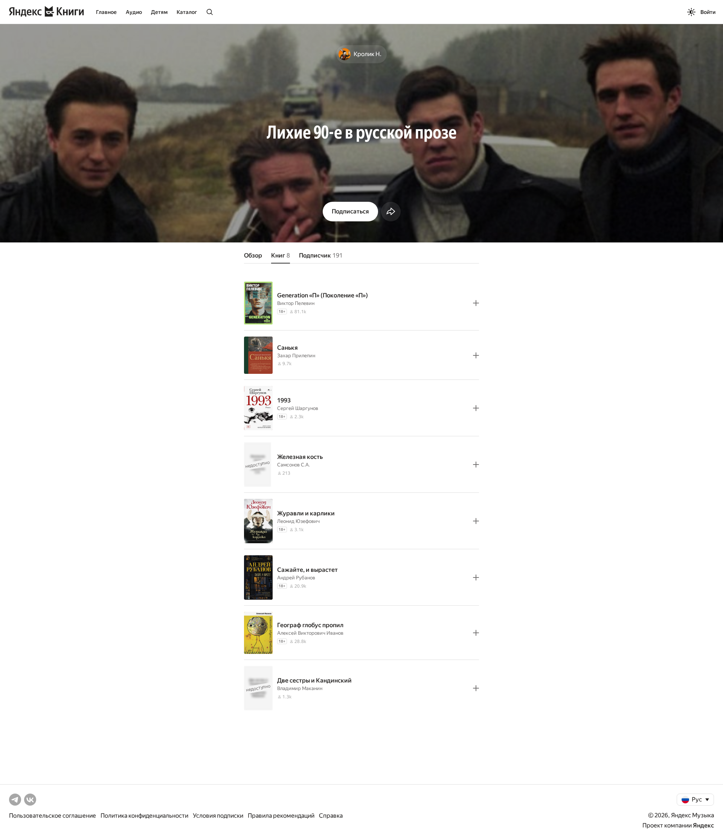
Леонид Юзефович (298, 521)
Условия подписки (218, 815)
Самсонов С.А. (293, 465)
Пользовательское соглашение (52, 815)
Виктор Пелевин (295, 303)
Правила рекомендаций (281, 815)
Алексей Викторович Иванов (310, 633)
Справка (331, 815)
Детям (159, 12)
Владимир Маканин (299, 688)
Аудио (134, 12)
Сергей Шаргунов (297, 408)
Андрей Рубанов (296, 578)
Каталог (187, 12)
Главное (106, 12)
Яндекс (703, 825)
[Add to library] (476, 303)
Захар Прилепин (296, 355)
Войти (707, 12)
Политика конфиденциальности (144, 815)
